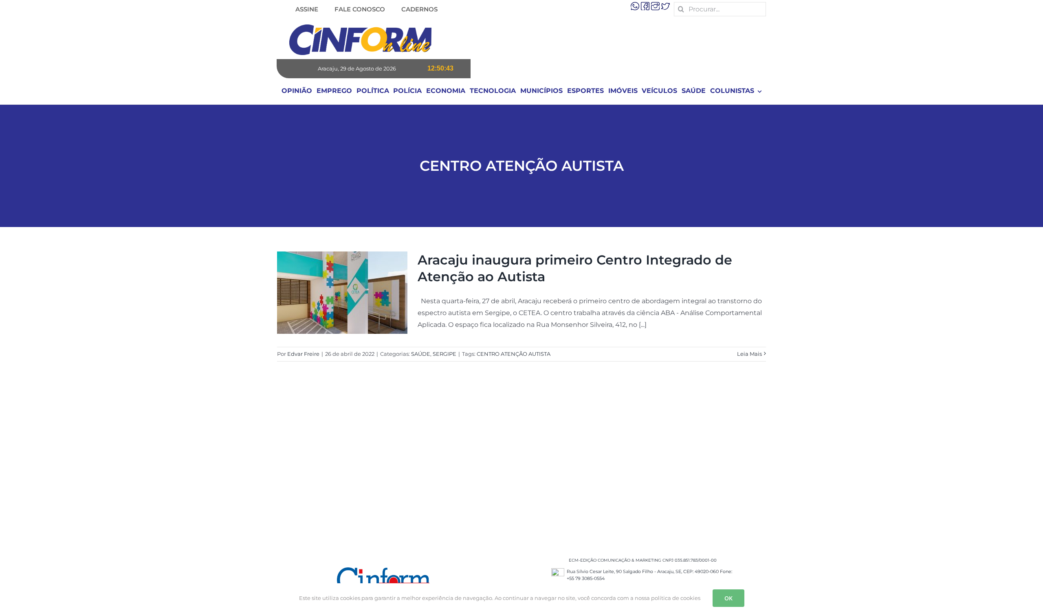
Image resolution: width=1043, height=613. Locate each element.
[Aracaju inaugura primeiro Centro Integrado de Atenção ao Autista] (342, 292)
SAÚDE (420, 354)
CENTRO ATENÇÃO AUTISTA (513, 354)
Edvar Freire (303, 354)
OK (728, 598)
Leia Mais (749, 354)
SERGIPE (444, 354)
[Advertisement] (521, 467)
